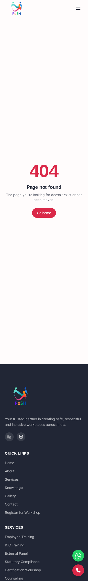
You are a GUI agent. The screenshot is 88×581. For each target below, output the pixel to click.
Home (9, 463)
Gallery (10, 496)
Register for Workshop (22, 512)
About (9, 471)
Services (12, 479)
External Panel (16, 553)
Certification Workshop (23, 570)
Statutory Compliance (22, 562)
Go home (44, 213)
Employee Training (19, 537)
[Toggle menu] (78, 8)
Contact (11, 504)
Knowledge (14, 488)
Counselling (14, 578)
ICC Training (14, 545)
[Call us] (78, 570)
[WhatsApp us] (78, 556)
